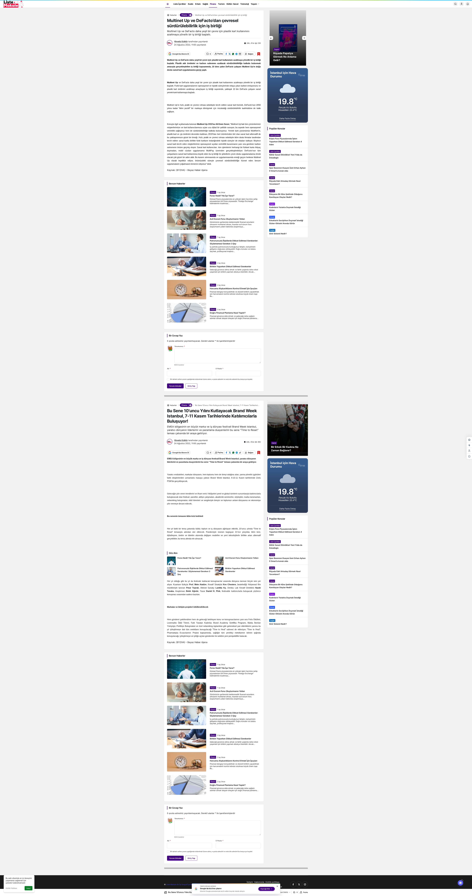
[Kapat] (277, 886)
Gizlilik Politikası (11, 888)
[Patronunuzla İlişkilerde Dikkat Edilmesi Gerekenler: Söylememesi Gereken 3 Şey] (190, 571)
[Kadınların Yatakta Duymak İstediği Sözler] (287, 207)
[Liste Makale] (13, 3)
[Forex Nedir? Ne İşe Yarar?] (287, 38)
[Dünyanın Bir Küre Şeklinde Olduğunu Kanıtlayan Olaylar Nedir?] (287, 194)
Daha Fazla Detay (287, 118)
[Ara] (455, 3)
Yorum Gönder (175, 386)
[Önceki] (271, 38)
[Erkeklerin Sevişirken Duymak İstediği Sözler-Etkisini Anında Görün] (287, 220)
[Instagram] (305, 884)
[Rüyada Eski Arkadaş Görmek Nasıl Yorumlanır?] (287, 180)
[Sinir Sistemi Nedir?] (287, 232)
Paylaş (305, 892)
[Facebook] (293, 884)
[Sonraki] (304, 38)
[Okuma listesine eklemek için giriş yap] (259, 54)
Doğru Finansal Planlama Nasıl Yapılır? (228, 313)
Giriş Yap (191, 386)
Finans (213, 192)
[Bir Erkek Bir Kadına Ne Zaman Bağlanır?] (287, 428)
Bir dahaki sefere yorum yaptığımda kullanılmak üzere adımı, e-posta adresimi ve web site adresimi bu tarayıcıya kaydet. (211, 379)
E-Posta (219, 369)
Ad (169, 369)
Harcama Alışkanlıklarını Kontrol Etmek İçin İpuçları (233, 288)
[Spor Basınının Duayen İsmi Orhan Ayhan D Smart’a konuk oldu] (287, 167)
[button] (190, 15)
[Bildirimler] (467, 3)
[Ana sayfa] (168, 4)
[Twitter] (299, 884)
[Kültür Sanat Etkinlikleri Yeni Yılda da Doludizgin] (287, 154)
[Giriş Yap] (461, 3)
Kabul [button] (28, 888)
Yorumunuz (179, 346)
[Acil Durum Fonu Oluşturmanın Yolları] (238, 561)
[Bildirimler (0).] (469, 456)
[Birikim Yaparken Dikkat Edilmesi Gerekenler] (238, 571)
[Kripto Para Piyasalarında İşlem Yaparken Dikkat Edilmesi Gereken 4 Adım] (287, 140)
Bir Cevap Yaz (176, 335)
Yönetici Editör (181, 41)
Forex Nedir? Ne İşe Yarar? (222, 196)
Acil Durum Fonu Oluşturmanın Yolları (227, 219)
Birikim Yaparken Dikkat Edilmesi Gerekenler (230, 266)
